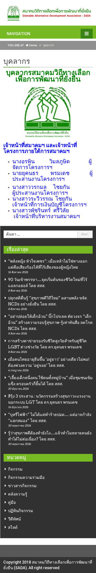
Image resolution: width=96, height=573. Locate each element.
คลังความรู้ (17, 494)
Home (32, 45)
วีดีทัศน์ (14, 519)
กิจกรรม (15, 469)
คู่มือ (12, 502)
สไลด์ (13, 527)
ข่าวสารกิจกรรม (22, 485)
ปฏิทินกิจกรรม (20, 510)
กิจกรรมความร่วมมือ (26, 477)
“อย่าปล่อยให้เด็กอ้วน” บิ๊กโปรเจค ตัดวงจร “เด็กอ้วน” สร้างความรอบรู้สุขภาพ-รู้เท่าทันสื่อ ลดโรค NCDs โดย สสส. (50, 322)
